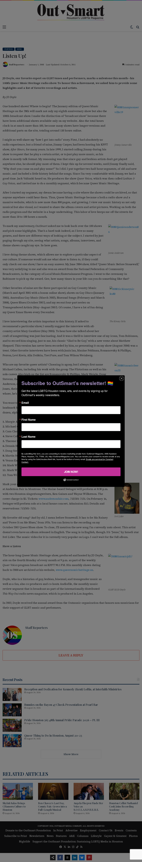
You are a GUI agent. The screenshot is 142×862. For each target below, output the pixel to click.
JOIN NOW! (71, 472)
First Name (28, 419)
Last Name (28, 436)
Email (25, 402)
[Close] (121, 378)
